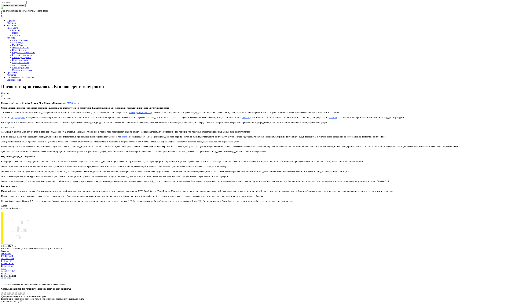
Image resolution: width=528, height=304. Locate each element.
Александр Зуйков (20, 67)
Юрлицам (11, 23)
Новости (16, 30)
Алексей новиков (20, 40)
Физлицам (11, 25)
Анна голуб (17, 43)
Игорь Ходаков (19, 50)
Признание (12, 72)
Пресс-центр (12, 28)
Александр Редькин (21, 57)
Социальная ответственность (20, 77)
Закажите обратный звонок (13, 5)
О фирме (11, 20)
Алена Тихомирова (21, 65)
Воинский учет (14, 80)
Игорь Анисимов (20, 60)
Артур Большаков (20, 62)
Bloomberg (147, 112)
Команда (11, 38)
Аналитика (17, 35)
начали (125, 137)
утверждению (135, 112)
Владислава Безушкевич (23, 52)
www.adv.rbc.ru (8, 127)
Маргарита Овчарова (22, 70)
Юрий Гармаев (19, 45)
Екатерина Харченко (22, 55)
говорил (245, 117)
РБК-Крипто (73, 103)
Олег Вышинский (20, 47)
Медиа (15, 33)
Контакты (11, 75)
